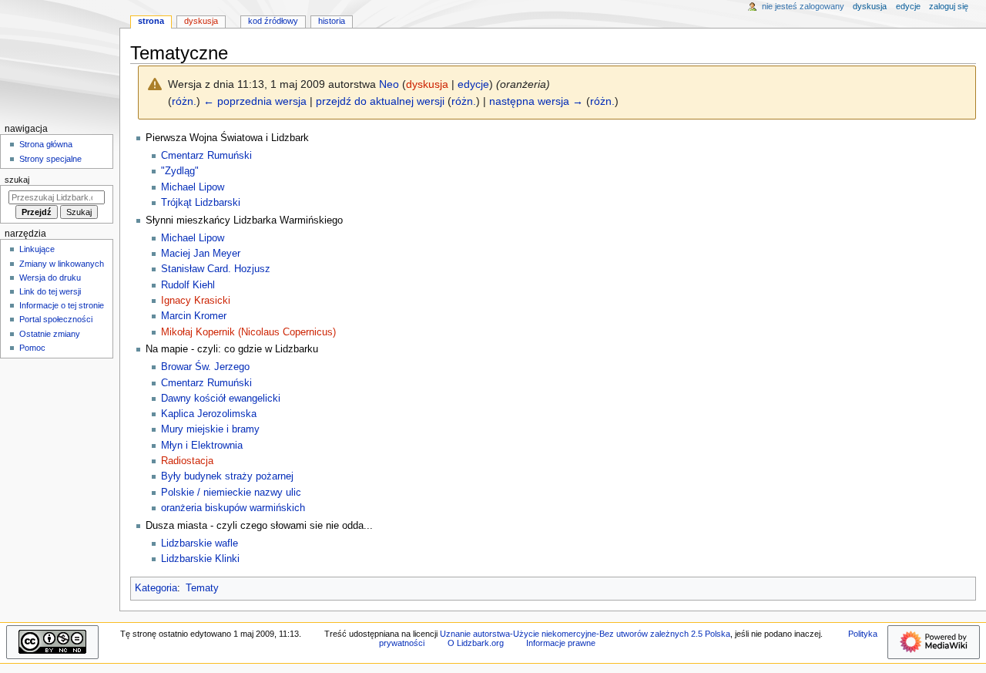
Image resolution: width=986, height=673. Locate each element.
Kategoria (156, 588)
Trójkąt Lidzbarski (200, 202)
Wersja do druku (50, 277)
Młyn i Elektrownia (202, 445)
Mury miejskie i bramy (210, 429)
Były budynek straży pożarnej (227, 476)
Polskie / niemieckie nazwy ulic (231, 492)
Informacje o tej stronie (61, 305)
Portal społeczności (55, 319)
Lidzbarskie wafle (199, 543)
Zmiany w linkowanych (61, 263)
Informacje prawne (560, 643)
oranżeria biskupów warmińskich (233, 508)
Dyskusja (201, 20)
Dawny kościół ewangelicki (220, 398)
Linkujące (37, 249)
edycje (473, 84)
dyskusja (427, 84)
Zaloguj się (948, 6)
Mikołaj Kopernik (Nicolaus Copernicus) (248, 332)
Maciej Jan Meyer (200, 253)
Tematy (202, 588)
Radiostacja (187, 461)
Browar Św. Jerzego (205, 367)
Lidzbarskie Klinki (200, 559)
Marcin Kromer (193, 316)
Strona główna (45, 144)
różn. (184, 101)
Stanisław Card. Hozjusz (215, 269)
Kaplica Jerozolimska (209, 414)
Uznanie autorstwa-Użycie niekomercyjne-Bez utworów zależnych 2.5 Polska (585, 633)
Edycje (908, 6)
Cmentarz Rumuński (206, 155)
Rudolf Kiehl (188, 285)
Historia (331, 20)
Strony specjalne (50, 158)
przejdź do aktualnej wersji (380, 101)
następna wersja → (536, 101)
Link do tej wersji (50, 291)
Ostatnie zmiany (49, 333)
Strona (151, 20)
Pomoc (32, 347)
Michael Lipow (192, 187)
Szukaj (17, 179)
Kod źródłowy (273, 20)
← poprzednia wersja (255, 101)
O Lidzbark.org (476, 643)
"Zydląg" (180, 171)
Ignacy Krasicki (195, 300)
